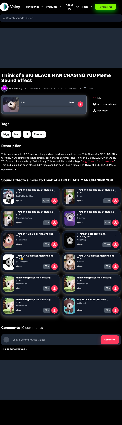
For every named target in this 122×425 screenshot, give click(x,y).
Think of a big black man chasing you (34, 191)
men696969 (21, 284)
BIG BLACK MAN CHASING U (92, 299)
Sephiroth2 (21, 240)
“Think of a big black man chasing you (91, 235)
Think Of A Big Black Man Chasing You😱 (34, 257)
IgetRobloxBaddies (24, 196)
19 (109, 223)
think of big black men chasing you (33, 278)
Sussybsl (81, 218)
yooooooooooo (23, 262)
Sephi (79, 196)
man (16, 134)
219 (47, 201)
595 (108, 245)
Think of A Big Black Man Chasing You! (34, 235)
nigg (6, 134)
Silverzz (80, 262)
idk (27, 134)
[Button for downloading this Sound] (54, 201)
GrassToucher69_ (24, 218)
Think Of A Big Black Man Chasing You (95, 257)
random (39, 134)
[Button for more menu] (54, 190)
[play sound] (11, 104)
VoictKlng (81, 240)
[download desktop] (80, 104)
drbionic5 (81, 303)
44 (109, 201)
